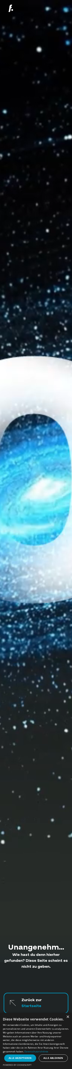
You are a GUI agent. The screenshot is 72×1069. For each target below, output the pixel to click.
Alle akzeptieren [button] (20, 1058)
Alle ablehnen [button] (53, 1058)
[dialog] (36, 1041)
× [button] (67, 1016)
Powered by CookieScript (17, 1064)
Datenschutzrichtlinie (36, 1051)
